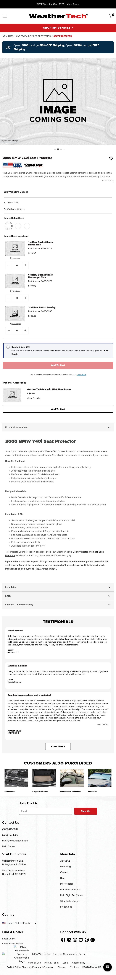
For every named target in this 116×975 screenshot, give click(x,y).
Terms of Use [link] (34, 962)
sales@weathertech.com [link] (15, 840)
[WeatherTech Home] (58, 16)
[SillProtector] (16, 778)
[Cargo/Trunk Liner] (44, 778)
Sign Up (85, 811)
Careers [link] (64, 872)
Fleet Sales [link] (66, 906)
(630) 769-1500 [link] (10, 835)
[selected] (9, 226)
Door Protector (80, 552)
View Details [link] (33, 398)
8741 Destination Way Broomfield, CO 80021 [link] (14, 872)
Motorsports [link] (66, 883)
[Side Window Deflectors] (72, 778)
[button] (55, 149)
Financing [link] (65, 866)
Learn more (81, 374)
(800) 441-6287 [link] (10, 829)
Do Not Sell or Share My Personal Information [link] (30, 967)
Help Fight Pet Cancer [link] (72, 895)
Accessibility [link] (78, 962)
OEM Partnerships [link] (69, 901)
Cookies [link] (74, 967)
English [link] (27, 923)
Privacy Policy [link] (51, 962)
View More (58, 746)
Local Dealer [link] (8, 938)
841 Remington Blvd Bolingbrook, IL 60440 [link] (14, 862)
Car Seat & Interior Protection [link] (33, 36)
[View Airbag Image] (45, 568)
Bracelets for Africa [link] (70, 889)
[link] (4, 36)
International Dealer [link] (12, 943)
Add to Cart (58, 365)
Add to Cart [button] (58, 409)
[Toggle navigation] (5, 16)
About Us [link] (65, 860)
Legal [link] (65, 962)
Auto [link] (11, 36)
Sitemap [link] (62, 967)
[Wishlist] (111, 158)
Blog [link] (62, 878)
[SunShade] (100, 778)
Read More (107, 180)
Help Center (8, 846)
